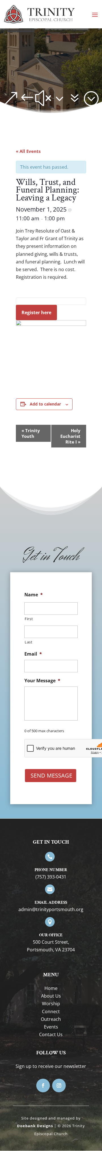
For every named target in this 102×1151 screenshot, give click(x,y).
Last (29, 642)
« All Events (28, 151)
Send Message (51, 775)
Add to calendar (45, 404)
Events (51, 1027)
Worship (51, 1003)
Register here (36, 312)
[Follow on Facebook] (43, 1085)
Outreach (51, 1019)
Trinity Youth (31, 433)
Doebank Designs (35, 1125)
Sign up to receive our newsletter (51, 1066)
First (29, 618)
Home (51, 988)
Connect (51, 1011)
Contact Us (51, 1034)
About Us (51, 996)
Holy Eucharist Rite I (70, 436)
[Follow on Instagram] (59, 1085)
